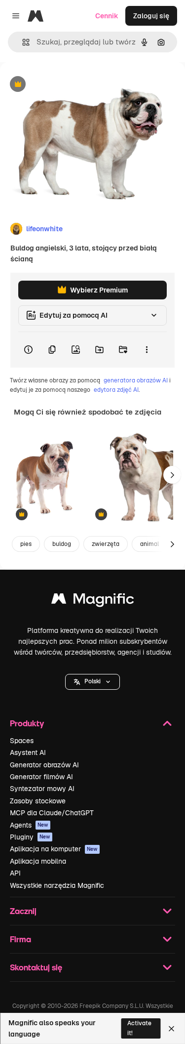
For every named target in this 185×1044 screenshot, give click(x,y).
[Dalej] (172, 474)
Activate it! (139, 1028)
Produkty (27, 723)
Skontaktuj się (36, 967)
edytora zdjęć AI (116, 390)
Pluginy (30, 837)
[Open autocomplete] (22, 42)
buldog (61, 544)
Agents (29, 825)
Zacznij (23, 911)
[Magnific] (92, 601)
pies (26, 544)
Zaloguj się (151, 15)
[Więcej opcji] (146, 350)
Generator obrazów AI (44, 764)
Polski (92, 681)
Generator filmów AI (41, 776)
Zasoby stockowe (38, 800)
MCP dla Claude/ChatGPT (52, 812)
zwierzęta (105, 544)
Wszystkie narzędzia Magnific (57, 885)
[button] (92, 682)
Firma (20, 939)
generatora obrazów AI (136, 380)
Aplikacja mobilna (38, 861)
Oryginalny (68, 84)
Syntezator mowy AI (42, 788)
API (15, 873)
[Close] (171, 1029)
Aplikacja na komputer (54, 848)
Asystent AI (28, 752)
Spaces (22, 740)
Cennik (106, 15)
